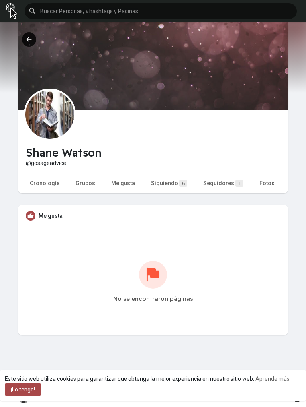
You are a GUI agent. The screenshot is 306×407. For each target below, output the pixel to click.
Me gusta (123, 183)
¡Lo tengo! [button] (23, 389)
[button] (161, 11)
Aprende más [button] (272, 379)
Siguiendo (168, 183)
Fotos (267, 183)
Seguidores (222, 183)
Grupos (85, 183)
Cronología (45, 183)
